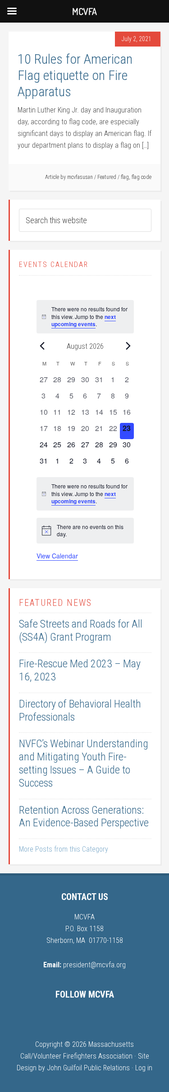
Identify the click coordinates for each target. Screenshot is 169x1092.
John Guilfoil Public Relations (88, 1068)
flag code (141, 177)
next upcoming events (83, 320)
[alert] (85, 316)
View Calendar (57, 555)
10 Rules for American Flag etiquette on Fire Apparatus (75, 75)
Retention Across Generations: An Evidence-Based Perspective (84, 817)
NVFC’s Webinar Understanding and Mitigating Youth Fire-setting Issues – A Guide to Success (83, 763)
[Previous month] (42, 346)
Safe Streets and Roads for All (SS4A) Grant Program (80, 630)
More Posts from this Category (63, 849)
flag (125, 177)
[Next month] (128, 346)
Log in (143, 1068)
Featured (106, 177)
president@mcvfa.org (94, 965)
